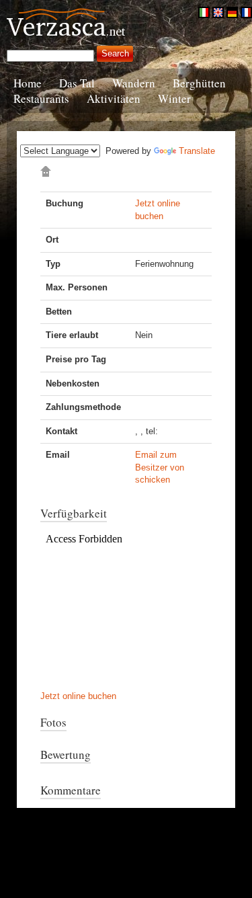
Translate (197, 151)
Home (27, 83)
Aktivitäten (113, 98)
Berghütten (199, 83)
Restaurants (41, 98)
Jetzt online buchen (78, 696)
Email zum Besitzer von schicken (159, 467)
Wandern (133, 83)
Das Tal (77, 83)
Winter (174, 98)
